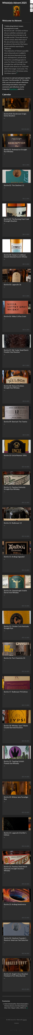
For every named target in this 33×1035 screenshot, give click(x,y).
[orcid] (16, 1030)
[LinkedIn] (11, 1030)
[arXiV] (18, 1030)
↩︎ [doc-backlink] (27, 1008)
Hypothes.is (14, 89)
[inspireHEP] (20, 1030)
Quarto (25, 1019)
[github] (14, 1030)
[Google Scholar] (21, 1030)
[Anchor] (23, 20)
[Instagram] (12, 1030)
